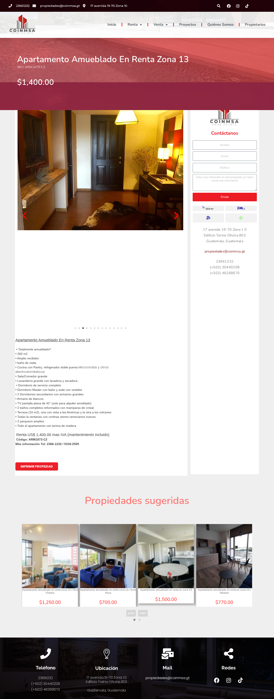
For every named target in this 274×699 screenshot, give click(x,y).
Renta (133, 24)
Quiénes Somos (220, 24)
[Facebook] (216, 680)
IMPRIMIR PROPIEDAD (37, 466)
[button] (219, 6)
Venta (158, 24)
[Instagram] (228, 680)
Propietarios (255, 24)
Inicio (111, 24)
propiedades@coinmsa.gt (225, 251)
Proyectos (187, 24)
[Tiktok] (240, 680)
